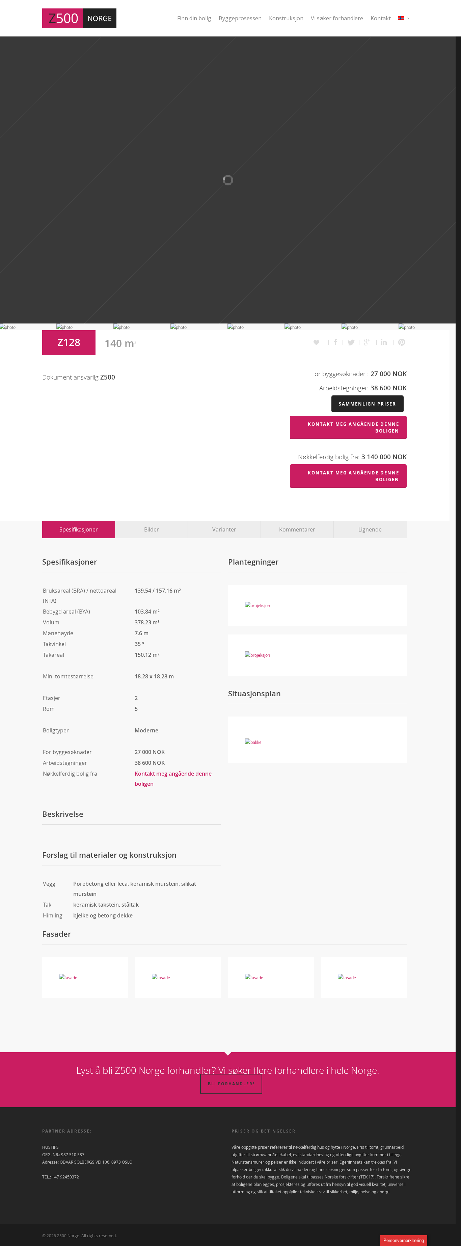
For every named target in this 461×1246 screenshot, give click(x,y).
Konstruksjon (286, 18)
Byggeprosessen (240, 18)
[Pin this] (400, 342)
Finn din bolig (194, 18)
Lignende (370, 529)
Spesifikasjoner (78, 529)
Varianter (224, 529)
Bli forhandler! (231, 1084)
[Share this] (336, 342)
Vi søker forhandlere (337, 18)
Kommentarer (297, 529)
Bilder (151, 529)
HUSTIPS (50, 1147)
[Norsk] (404, 22)
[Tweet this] (351, 342)
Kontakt (381, 18)
